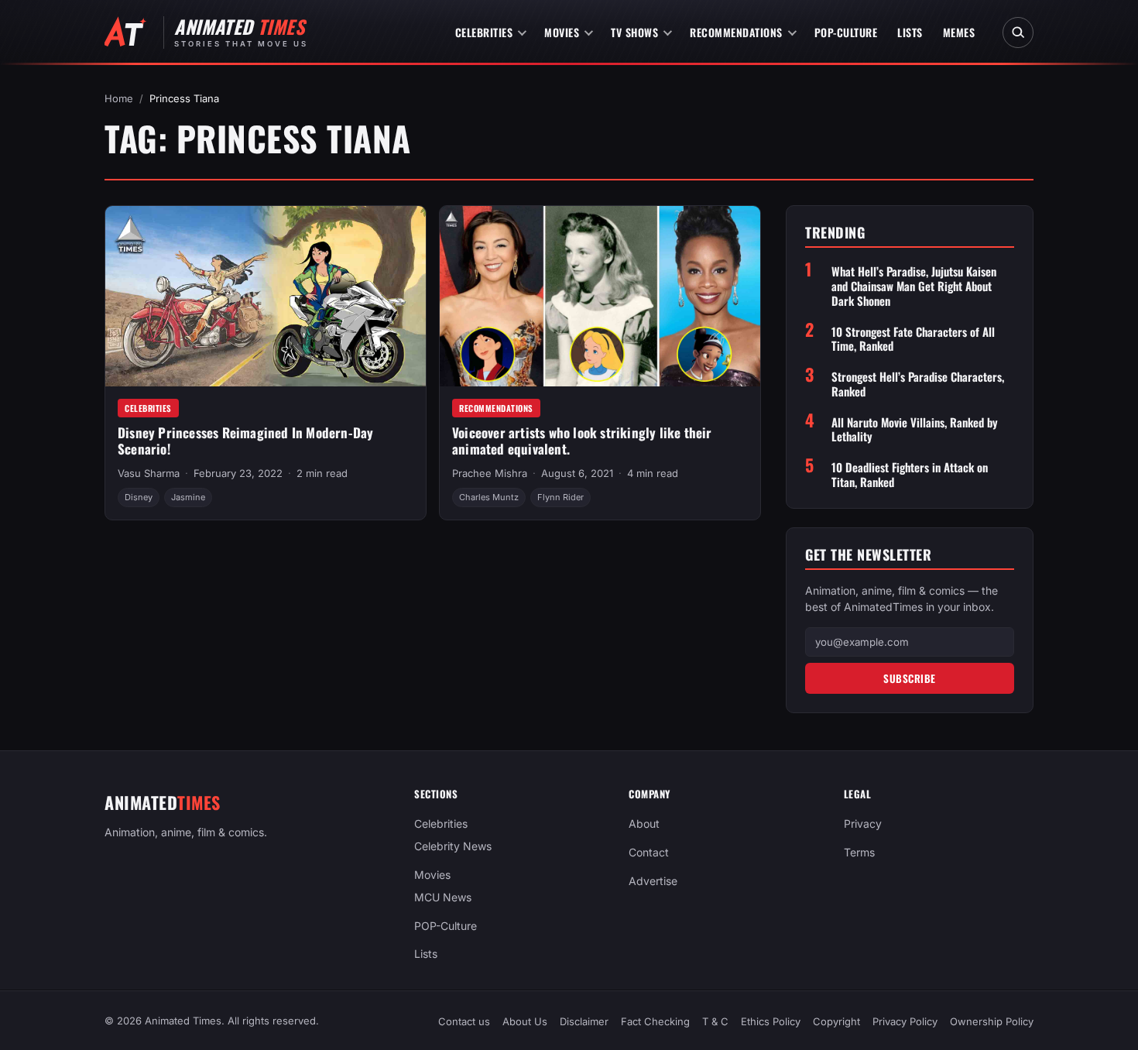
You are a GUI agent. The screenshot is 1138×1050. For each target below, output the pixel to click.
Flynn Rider (560, 497)
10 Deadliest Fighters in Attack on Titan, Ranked (909, 474)
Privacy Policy (904, 1021)
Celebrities (484, 32)
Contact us (464, 1021)
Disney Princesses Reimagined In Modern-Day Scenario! (245, 440)
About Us (524, 1021)
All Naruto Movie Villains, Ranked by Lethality (914, 429)
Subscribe (909, 678)
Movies (561, 32)
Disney (139, 497)
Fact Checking (655, 1021)
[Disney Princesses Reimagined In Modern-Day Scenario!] (265, 296)
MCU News (442, 897)
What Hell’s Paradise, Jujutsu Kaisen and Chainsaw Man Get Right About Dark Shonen (913, 285)
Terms (859, 852)
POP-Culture (846, 32)
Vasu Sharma (149, 473)
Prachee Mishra (489, 473)
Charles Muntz (489, 497)
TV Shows (634, 32)
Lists (910, 32)
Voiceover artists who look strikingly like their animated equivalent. (582, 440)
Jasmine (188, 497)
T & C (715, 1021)
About (644, 823)
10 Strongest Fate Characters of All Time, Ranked (913, 339)
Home (119, 98)
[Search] (1018, 32)
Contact (649, 852)
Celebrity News (453, 846)
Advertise (653, 880)
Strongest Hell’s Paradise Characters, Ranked (917, 384)
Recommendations (736, 32)
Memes (959, 32)
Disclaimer (584, 1021)
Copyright (836, 1021)
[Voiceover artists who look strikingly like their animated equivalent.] (600, 296)
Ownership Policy (991, 1021)
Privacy (863, 823)
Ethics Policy (770, 1021)
